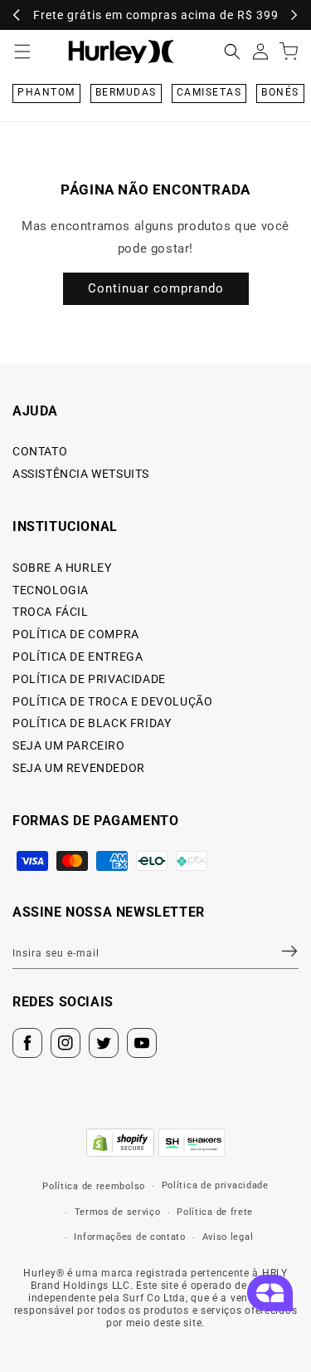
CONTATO (39, 451)
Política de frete (215, 1212)
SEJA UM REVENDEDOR (78, 768)
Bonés (280, 92)
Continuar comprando (156, 288)
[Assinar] (279, 950)
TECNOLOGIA (50, 590)
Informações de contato (129, 1237)
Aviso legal (228, 1237)
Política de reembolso (93, 1186)
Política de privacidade (215, 1185)
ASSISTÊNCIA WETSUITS (80, 473)
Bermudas (126, 92)
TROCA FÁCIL (50, 611)
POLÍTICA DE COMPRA (75, 634)
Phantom (46, 92)
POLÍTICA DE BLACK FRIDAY (91, 723)
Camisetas (209, 92)
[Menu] (22, 51)
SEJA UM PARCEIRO (68, 745)
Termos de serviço (118, 1212)
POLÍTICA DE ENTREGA (77, 656)
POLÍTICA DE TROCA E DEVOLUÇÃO (112, 701)
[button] (232, 51)
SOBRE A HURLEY (61, 567)
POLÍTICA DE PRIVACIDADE (89, 679)
